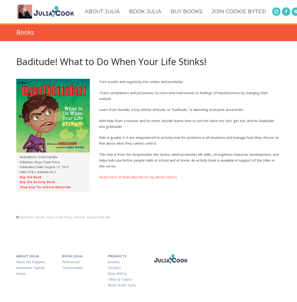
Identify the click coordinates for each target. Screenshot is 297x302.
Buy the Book (31, 177)
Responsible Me (98, 217)
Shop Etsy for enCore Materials (45, 187)
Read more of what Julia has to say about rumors (138, 177)
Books (40, 217)
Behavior (27, 217)
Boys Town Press (59, 217)
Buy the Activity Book (37, 182)
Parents (79, 217)
